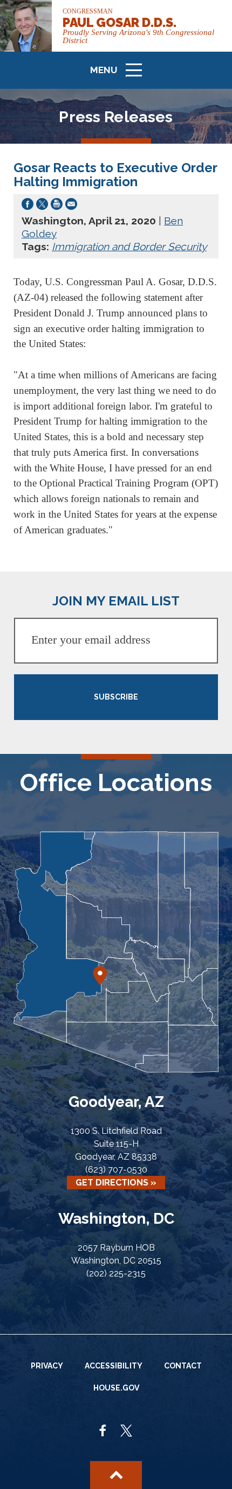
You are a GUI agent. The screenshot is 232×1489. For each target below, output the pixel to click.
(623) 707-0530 (116, 1170)
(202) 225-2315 (116, 1273)
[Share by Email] (71, 206)
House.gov (116, 1388)
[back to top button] (116, 1475)
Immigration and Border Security (129, 246)
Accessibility (113, 1365)
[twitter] (126, 1431)
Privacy (47, 1365)
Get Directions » (116, 1182)
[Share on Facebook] (27, 206)
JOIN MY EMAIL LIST (116, 601)
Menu (119, 75)
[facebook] (103, 1431)
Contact (183, 1365)
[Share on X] (42, 206)
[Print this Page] (57, 206)
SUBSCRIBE (116, 697)
